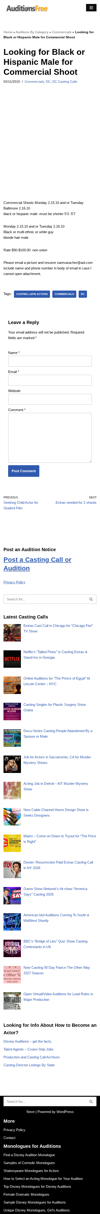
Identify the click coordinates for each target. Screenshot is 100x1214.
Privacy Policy (14, 582)
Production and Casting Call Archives (31, 1057)
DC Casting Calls (64, 81)
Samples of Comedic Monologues (29, 1163)
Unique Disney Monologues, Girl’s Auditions (36, 1210)
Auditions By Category (32, 32)
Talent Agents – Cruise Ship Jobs (28, 1049)
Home (7, 32)
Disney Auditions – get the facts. (27, 1041)
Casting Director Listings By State (29, 1065)
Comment (17, 410)
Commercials (61, 32)
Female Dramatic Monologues (26, 1194)
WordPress (65, 1112)
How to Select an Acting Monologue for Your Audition (43, 1179)
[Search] (91, 599)
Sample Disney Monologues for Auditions (34, 1202)
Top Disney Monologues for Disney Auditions (37, 1186)
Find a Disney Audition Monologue (29, 1155)
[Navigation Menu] (91, 7)
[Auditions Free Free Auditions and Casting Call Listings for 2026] (26, 7)
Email (13, 372)
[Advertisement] (50, 148)
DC (48, 81)
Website (14, 391)
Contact (9, 1138)
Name (14, 353)
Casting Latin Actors (32, 294)
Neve (31, 1112)
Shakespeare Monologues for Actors (31, 1171)
